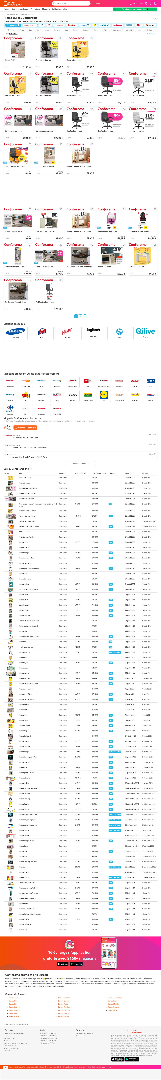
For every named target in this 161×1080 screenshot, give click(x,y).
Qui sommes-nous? (10, 1046)
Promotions (35, 9)
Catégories (56, 9)
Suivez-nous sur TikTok (47, 1043)
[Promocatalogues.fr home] (13, 3)
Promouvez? (8, 1036)
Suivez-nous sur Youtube (48, 1040)
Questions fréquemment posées (14, 1033)
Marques (6, 1041)
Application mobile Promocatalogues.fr (16, 1043)
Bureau (22, 14)
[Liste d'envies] (155, 3)
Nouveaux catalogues (20, 9)
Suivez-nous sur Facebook (48, 1035)
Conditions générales (66, 1067)
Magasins (46, 9)
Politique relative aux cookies (101, 1067)
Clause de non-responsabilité (49, 1067)
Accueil (6, 9)
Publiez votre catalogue (11, 1048)
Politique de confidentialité (82, 1067)
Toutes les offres (12, 14)
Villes (65, 9)
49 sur (10, 34)
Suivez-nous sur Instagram (48, 1038)
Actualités (7, 1051)
